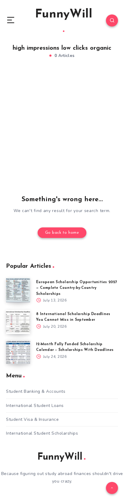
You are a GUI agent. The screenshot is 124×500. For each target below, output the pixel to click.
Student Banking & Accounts (35, 391)
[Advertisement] (62, 128)
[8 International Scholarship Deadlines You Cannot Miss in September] (18, 322)
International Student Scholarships (42, 433)
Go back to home (62, 233)
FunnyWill (63, 14)
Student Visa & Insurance (32, 419)
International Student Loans (35, 405)
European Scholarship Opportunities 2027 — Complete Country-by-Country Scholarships (76, 287)
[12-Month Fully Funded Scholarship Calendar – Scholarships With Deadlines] (18, 352)
